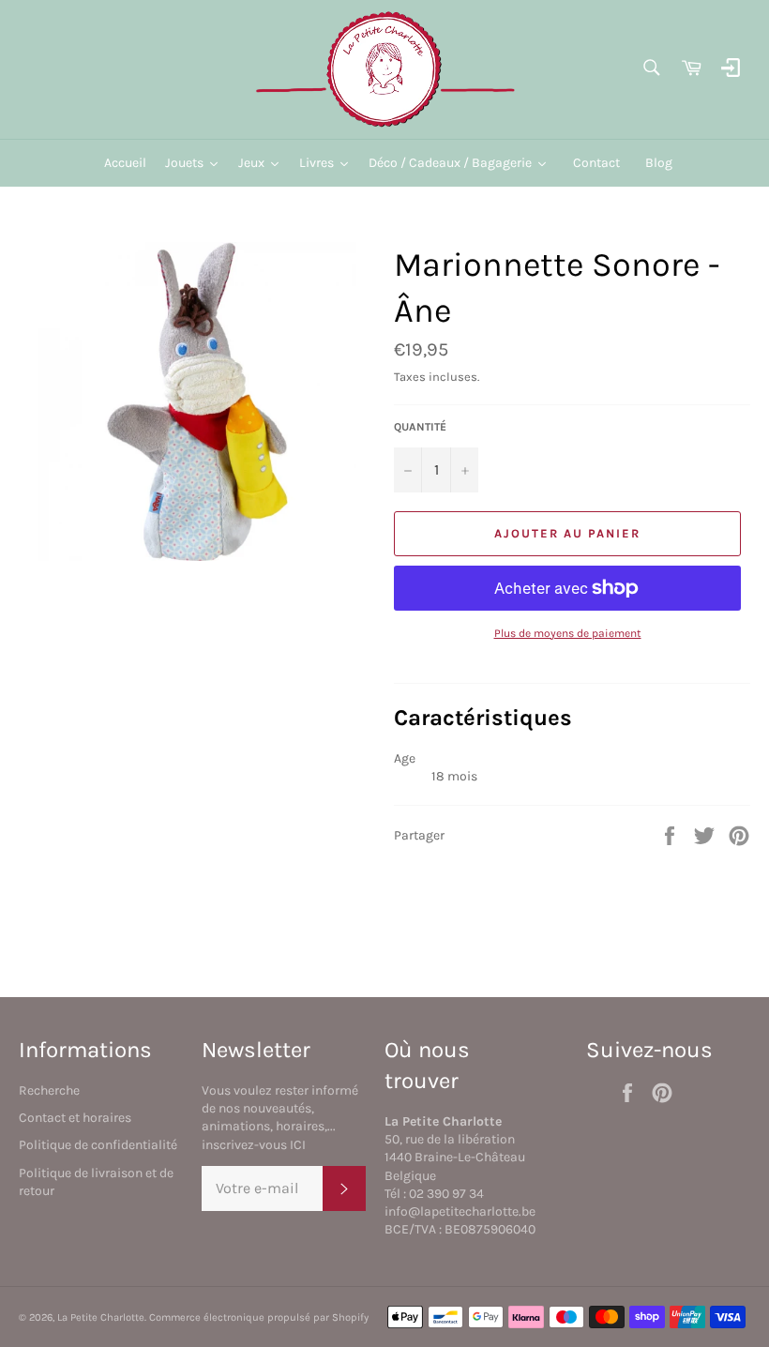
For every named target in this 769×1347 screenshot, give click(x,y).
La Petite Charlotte (100, 1317)
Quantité (420, 426)
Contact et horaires (75, 1118)
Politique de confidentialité (98, 1145)
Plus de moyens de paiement (567, 633)
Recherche (49, 1090)
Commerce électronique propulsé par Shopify (259, 1317)
